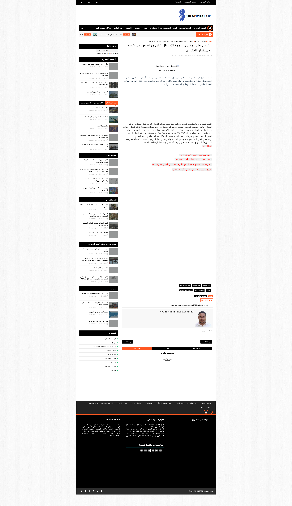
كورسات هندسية (110, 366)
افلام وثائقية (148, 34)
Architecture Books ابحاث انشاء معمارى (95, 64)
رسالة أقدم (127, 342)
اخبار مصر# (196, 285)
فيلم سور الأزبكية (102, 126)
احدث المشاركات (111, 103)
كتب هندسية (112, 362)
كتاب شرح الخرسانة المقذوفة (99, 268)
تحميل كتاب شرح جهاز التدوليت (98, 312)
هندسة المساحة (122, 403)
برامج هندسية (111, 343)
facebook (196, 348)
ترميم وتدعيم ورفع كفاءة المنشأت (104, 346)
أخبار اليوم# (206, 285)
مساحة (113, 370)
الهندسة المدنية (201, 28)
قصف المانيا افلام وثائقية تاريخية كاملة (91, 35)
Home (209, 41)
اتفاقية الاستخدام (205, 2)
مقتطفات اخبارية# (200, 296)
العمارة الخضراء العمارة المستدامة (97, 92)
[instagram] (85, 2)
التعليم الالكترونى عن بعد (168, 28)
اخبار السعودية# (185, 285)
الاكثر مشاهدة (98, 103)
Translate (114, 53)
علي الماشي (118, 28)
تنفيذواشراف (111, 354)
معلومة (137, 28)
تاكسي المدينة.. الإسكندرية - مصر (132, 35)
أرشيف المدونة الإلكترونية (86, 103)
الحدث (128, 28)
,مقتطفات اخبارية (177, 55)
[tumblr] (93, 2)
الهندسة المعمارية (185, 28)
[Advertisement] (167, 103)
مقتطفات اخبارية (200, 41)
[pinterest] (89, 2)
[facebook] (101, 2)
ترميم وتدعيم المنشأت (164, 403)
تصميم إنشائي (111, 350)
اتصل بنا (178, 2)
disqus (166, 348)
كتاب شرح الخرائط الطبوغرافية (98, 321)
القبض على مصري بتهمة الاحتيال (167, 70)
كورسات (154, 28)
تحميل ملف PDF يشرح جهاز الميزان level (95, 293)
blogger (137, 348)
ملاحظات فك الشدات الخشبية (98, 232)
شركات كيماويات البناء (103, 28)
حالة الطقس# (199, 290)
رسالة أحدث (206, 342)
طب (145, 28)
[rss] (81, 2)
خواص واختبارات (110, 358)
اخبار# (208, 290)
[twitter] (97, 2)
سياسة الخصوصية (190, 2)
